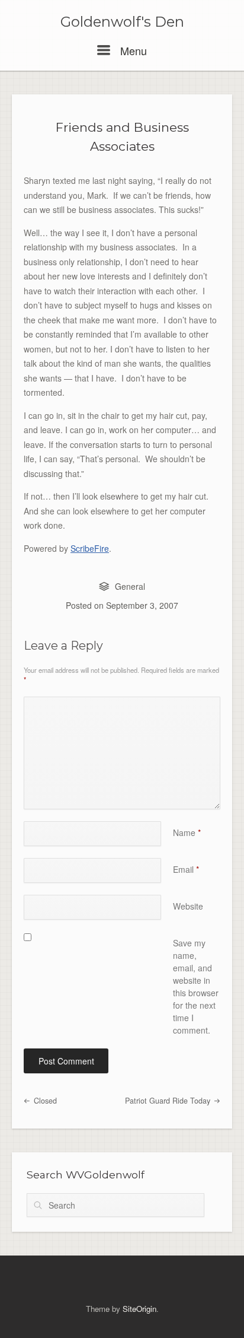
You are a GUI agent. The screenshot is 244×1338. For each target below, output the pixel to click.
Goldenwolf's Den (122, 22)
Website (188, 906)
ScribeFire (89, 548)
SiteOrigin (139, 1308)
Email (186, 869)
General (130, 586)
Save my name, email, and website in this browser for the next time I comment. (196, 986)
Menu (132, 50)
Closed (44, 1100)
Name (187, 832)
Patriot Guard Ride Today (169, 1100)
